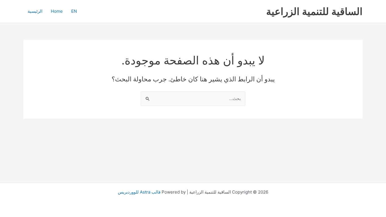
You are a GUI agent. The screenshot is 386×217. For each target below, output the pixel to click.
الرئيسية (35, 11)
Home (57, 11)
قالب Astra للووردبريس (139, 192)
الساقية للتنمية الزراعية (314, 11)
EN (74, 11)
